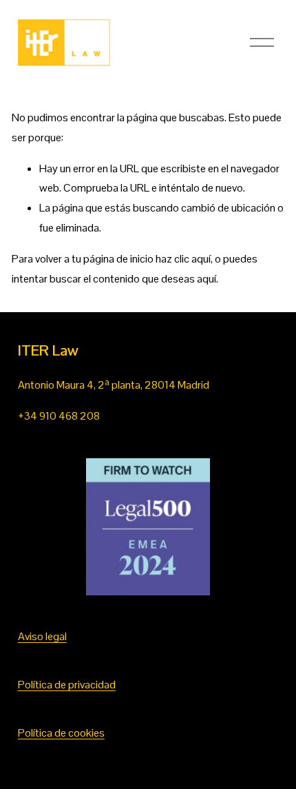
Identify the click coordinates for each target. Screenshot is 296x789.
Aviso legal (42, 636)
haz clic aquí (183, 259)
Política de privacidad (67, 684)
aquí (206, 278)
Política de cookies (61, 733)
